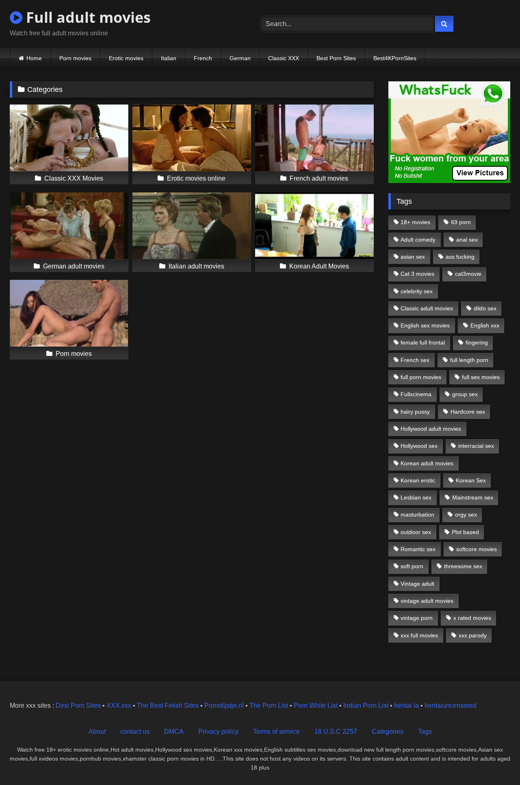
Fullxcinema (416, 394)
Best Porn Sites (336, 58)
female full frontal (423, 342)
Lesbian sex (416, 497)
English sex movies (425, 325)
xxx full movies (419, 635)
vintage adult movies (427, 600)
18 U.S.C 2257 (335, 731)
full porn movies (421, 377)
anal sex (467, 239)
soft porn (412, 566)
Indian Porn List (365, 705)
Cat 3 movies (417, 273)
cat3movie (468, 273)
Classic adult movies (427, 308)
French (203, 58)
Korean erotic (418, 480)
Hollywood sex (419, 446)
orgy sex (466, 514)
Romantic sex (418, 549)
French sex (415, 360)
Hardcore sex (468, 411)
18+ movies (415, 222)
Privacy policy (218, 731)
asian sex (413, 256)
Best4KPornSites (394, 58)
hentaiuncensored (451, 705)
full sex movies (481, 377)
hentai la (406, 705)
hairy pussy (415, 411)
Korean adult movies (427, 463)
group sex (465, 394)
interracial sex (476, 446)
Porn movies (75, 58)
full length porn (469, 360)
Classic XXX (283, 58)
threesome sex (463, 566)
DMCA (174, 731)
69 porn (461, 222)
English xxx (484, 325)
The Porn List (268, 705)
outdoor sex (416, 532)
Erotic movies (126, 58)
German (240, 58)
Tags (425, 731)
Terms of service (276, 731)
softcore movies (476, 549)
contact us (135, 731)
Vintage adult (417, 583)
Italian (168, 58)
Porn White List (316, 705)
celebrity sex (417, 291)
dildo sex (485, 308)
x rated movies (472, 618)
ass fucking (460, 256)
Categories (387, 731)
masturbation (417, 514)
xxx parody (473, 635)
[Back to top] (495, 761)
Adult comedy (418, 239)
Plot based (465, 532)
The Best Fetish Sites (168, 705)
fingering (477, 342)
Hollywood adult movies (431, 428)
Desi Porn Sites (78, 705)
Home (34, 58)
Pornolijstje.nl (224, 705)
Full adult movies (86, 17)
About (97, 731)
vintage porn (417, 618)
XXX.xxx (118, 705)
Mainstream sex (472, 497)
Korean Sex (471, 480)
